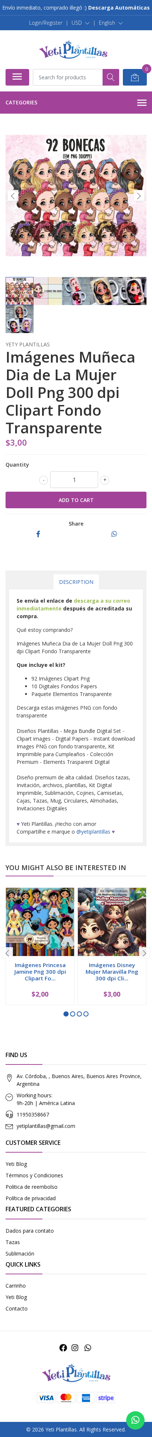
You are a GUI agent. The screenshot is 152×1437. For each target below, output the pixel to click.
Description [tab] (76, 581)
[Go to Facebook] (63, 1348)
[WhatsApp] (87, 1348)
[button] (81, 22)
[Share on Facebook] (38, 534)
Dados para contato (30, 1230)
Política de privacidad (31, 1198)
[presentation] (12, 195)
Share (76, 523)
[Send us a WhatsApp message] (135, 1420)
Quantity (17, 464)
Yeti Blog (16, 1163)
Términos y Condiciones (34, 1175)
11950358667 (33, 1114)
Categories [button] (21, 102)
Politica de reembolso (32, 1186)
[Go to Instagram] (75, 1348)
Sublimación (20, 1253)
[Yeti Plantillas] (73, 49)
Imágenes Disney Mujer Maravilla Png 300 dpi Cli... (112, 971)
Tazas (13, 1242)
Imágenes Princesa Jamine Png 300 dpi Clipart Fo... (40, 971)
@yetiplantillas (93, 831)
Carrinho (16, 1285)
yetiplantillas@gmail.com (46, 1125)
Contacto (17, 1308)
